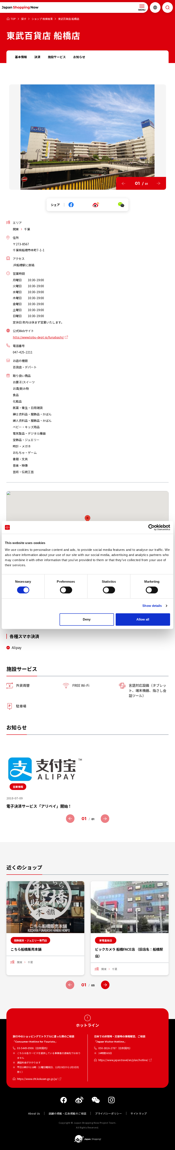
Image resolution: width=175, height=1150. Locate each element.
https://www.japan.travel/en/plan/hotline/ (123, 1060)
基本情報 (21, 57)
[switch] (66, 590)
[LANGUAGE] (155, 7)
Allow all (142, 619)
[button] (123, 183)
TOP (13, 19)
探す (23, 19)
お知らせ (79, 57)
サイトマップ (139, 1113)
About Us (34, 1113)
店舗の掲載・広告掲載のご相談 (67, 1113)
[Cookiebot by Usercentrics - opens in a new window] (151, 527)
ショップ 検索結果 (42, 19)
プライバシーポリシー (108, 1113)
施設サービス (57, 57)
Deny (86, 619)
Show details (152, 605)
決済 (37, 57)
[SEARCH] (167, 7)
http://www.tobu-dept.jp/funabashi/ (38, 337)
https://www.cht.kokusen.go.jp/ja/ (37, 1079)
